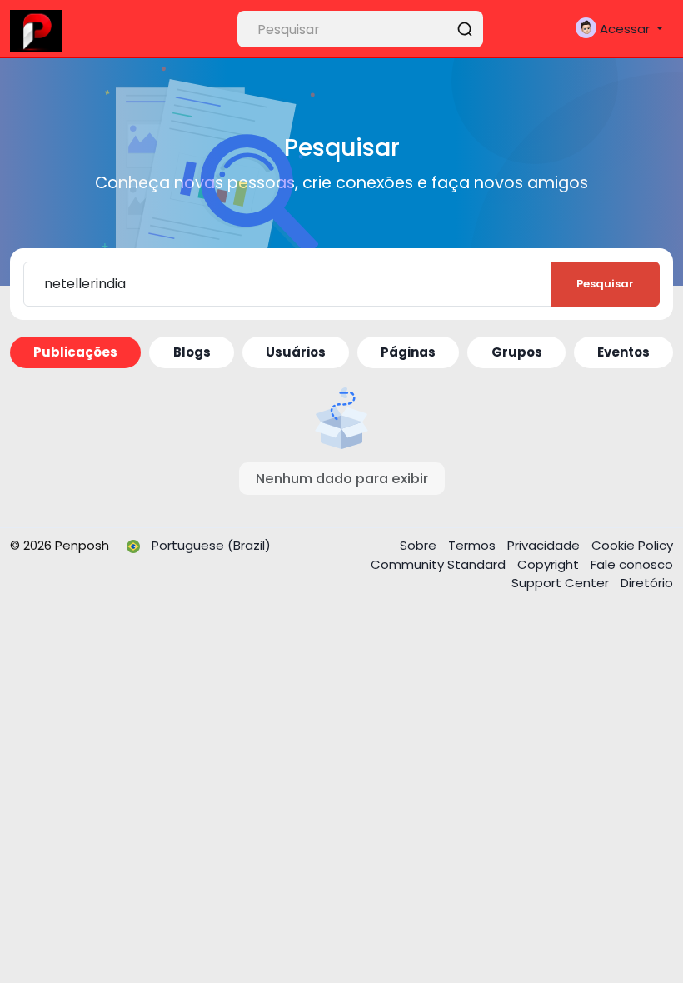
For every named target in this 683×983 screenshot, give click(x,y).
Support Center (561, 582)
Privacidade (545, 545)
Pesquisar (605, 284)
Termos (473, 545)
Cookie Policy (632, 545)
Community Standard (440, 564)
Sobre (420, 545)
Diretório (647, 582)
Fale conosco (632, 564)
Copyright (549, 564)
